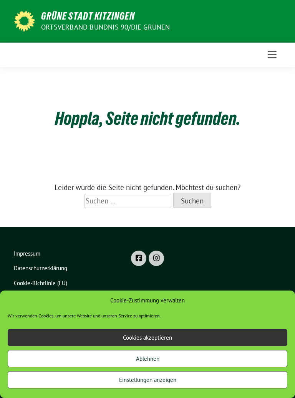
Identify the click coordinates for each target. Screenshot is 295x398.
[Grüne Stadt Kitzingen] (24, 20)
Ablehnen (147, 358)
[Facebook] (138, 258)
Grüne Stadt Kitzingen (88, 16)
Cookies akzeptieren (147, 337)
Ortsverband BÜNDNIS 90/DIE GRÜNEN (105, 27)
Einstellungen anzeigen (147, 379)
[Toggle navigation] (272, 54)
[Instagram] (156, 258)
